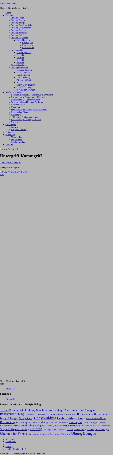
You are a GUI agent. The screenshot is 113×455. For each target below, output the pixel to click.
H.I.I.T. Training (24, 87)
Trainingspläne (17, 50)
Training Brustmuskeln (21, 27)
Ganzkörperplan (24, 52)
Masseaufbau (16, 137)
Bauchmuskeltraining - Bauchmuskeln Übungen (65, 410)
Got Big (9, 446)
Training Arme (17, 18)
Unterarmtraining (55, 434)
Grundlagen (11, 124)
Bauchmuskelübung (12, 414)
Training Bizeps (18, 20)
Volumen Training (24, 70)
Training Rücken (18, 30)
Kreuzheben (27, 45)
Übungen (89, 434)
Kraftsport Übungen (14, 92)
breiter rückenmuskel (93, 419)
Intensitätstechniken (19, 65)
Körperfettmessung (19, 129)
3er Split (20, 57)
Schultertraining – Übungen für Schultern (29, 109)
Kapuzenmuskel (63, 423)
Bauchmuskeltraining (22, 410)
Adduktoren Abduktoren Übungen (26, 117)
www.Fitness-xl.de (8, 3)
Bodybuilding (45, 418)
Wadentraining (66, 434)
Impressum (10, 439)
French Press (53, 422)
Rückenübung (48, 425)
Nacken (14, 122)
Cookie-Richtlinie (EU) (16, 449)
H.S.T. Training (23, 77)
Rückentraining (33, 425)
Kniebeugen (27, 42)
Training (9, 15)
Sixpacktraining (19, 429)
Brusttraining (8, 422)
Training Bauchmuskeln (21, 25)
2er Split (20, 55)
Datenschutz (11, 441)
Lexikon (9, 144)
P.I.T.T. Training (24, 80)
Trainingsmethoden (19, 67)
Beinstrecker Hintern (20, 112)
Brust (103, 418)
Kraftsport (75, 422)
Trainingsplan (62, 429)
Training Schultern (19, 32)
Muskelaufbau (14, 426)
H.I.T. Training (23, 72)
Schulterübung (105, 425)
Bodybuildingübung (71, 418)
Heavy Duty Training (26, 85)
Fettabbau (10, 132)
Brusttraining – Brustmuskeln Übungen (28, 97)
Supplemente (16, 139)
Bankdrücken (28, 47)
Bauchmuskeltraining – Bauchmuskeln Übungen (32, 95)
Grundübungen (23, 40)
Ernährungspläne (18, 142)
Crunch (31, 422)
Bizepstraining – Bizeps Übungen (25, 100)
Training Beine (17, 35)
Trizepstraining (76, 429)
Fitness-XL (10, 388)
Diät (35, 423)
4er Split (20, 60)
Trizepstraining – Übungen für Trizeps (27, 102)
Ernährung (10, 134)
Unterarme (15, 107)
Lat (97, 422)
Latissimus (103, 422)
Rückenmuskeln (18, 105)
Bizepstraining (85, 413)
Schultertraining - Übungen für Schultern (84, 425)
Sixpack (5, 429)
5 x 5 (19, 82)
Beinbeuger (16, 114)
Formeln (14, 127)
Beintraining (29, 414)
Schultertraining (61, 425)
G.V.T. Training (23, 75)
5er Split (20, 62)
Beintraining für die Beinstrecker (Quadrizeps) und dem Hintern (55, 414)
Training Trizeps (18, 23)
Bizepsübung (26, 418)
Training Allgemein (19, 37)
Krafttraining (89, 422)
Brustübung (22, 422)
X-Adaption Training (26, 90)
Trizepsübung (34, 434)
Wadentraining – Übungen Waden (26, 119)
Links (8, 444)
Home (8, 13)
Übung (76, 433)
